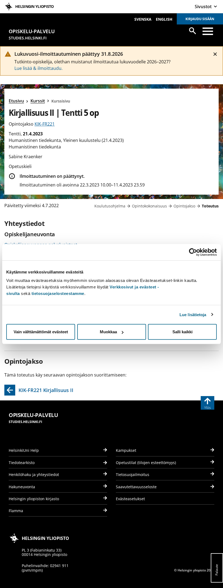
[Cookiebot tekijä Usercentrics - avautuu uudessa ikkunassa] (193, 252)
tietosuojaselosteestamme (58, 293)
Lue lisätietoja (192, 314)
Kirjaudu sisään (199, 19)
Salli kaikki (182, 331)
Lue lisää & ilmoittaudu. (38, 68)
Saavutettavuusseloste (136, 486)
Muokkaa (108, 331)
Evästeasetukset (130, 498)
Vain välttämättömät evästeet (41, 331)
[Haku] (192, 30)
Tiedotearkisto (22, 462)
